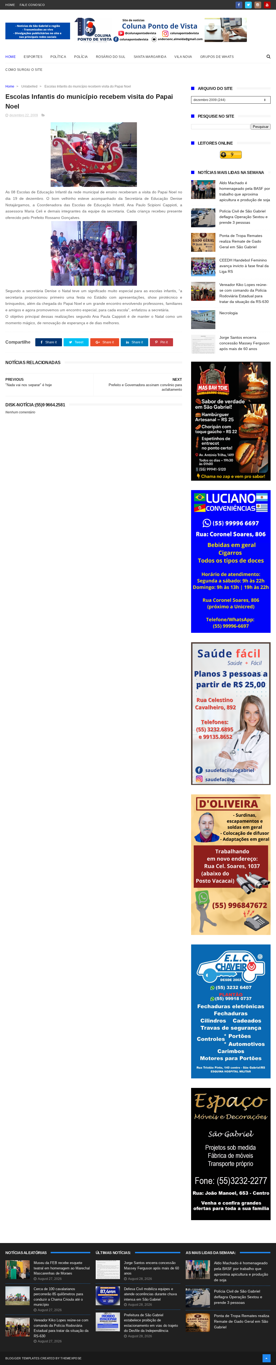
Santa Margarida (150, 57)
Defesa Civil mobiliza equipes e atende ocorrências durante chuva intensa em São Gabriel (150, 1294)
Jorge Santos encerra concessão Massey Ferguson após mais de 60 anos (244, 343)
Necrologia (228, 313)
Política (58, 57)
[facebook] (239, 5)
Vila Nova (183, 57)
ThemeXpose (70, 1358)
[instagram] (257, 5)
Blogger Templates (22, 1358)
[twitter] (248, 5)
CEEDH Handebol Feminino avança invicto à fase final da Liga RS (244, 266)
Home (10, 4)
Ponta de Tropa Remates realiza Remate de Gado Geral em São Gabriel (240, 241)
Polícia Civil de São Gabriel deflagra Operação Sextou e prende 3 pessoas (243, 217)
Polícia (81, 57)
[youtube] (267, 5)
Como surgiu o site (23, 70)
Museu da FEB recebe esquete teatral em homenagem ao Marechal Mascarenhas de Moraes (62, 1268)
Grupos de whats (217, 57)
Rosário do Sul (111, 57)
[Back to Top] (267, 1358)
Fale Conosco (32, 4)
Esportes (33, 57)
